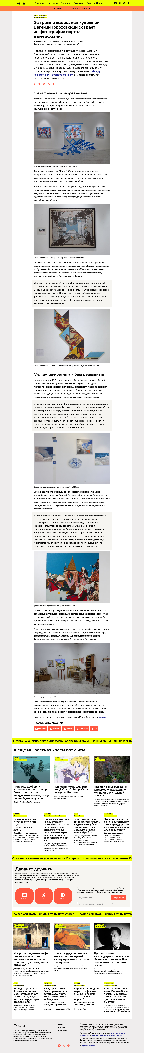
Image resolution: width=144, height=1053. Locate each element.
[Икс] (120, 3)
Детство (17, 814)
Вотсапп (69, 729)
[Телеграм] (124, 3)
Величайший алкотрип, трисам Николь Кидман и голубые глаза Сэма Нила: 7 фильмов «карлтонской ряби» (87, 826)
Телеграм (56, 729)
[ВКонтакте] (115, 3)
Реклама (62, 1027)
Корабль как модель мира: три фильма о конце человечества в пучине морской (86, 994)
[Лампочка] (54, 84)
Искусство (42, 15)
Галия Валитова (60, 926)
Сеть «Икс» (84, 729)
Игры (16, 758)
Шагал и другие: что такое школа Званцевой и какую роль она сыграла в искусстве (72, 958)
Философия (99, 924)
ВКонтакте (42, 729)
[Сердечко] (35, 84)
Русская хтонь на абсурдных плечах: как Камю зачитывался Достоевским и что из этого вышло (112, 959)
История (77, 983)
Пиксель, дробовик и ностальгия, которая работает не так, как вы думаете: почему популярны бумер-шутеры (32, 792)
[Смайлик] (44, 84)
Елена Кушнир (100, 760)
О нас (99, 3)
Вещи (90, 3)
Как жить (52, 3)
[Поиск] (129, 3)
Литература (48, 983)
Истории (78, 3)
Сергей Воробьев (21, 760)
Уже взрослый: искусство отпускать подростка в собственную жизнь (25, 824)
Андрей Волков (79, 985)
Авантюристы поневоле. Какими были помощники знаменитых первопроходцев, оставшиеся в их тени (116, 995)
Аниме (57, 758)
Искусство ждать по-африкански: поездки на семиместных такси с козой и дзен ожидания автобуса (31, 959)
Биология (47, 814)
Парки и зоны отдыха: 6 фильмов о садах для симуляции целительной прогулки (111, 791)
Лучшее (39, 3)
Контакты (62, 1030)
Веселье (65, 3)
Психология (108, 814)
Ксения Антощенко (40, 17)
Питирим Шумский (61, 760)
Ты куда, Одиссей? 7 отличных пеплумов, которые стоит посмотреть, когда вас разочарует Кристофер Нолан (26, 995)
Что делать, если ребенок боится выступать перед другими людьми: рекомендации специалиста (117, 824)
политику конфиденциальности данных (107, 1035)
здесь (102, 717)
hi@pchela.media (88, 1046)
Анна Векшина (100, 926)
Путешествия (19, 924)
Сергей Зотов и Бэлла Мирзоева (55, 816)
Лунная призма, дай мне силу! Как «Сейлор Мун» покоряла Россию (71, 789)
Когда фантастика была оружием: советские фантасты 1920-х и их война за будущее (55, 994)
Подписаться (119, 898)
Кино (97, 758)
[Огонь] (49, 84)
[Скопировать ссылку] (94, 728)
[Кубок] (39, 84)
